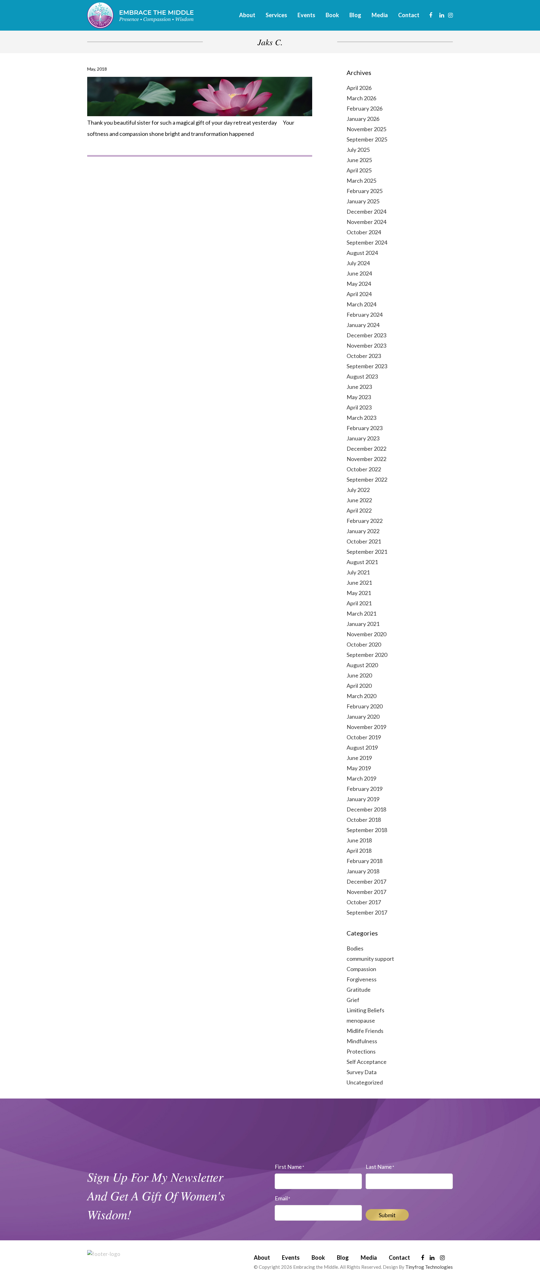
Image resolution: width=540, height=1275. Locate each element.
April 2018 (359, 850)
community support (370, 958)
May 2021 (359, 592)
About (262, 1257)
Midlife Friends (365, 1030)
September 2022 (367, 479)
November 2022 (366, 458)
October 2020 (364, 644)
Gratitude (359, 989)
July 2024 (358, 263)
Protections (361, 1051)
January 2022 (363, 531)
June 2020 (359, 675)
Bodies (355, 948)
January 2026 (363, 118)
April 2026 (359, 87)
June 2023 (359, 386)
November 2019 (366, 726)
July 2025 (358, 149)
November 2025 (366, 129)
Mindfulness (362, 1041)
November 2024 (366, 221)
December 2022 (366, 448)
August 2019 (362, 747)
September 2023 (367, 366)
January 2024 (363, 324)
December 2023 (366, 335)
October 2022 (364, 469)
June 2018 (359, 840)
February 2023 (364, 427)
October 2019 (364, 737)
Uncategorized (365, 1082)
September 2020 (367, 654)
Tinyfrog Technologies (429, 1267)
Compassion (361, 968)
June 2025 (359, 159)
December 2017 (366, 881)
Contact (399, 1257)
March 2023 (361, 417)
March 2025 (361, 180)
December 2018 (366, 809)
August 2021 (362, 561)
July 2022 (358, 489)
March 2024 (361, 304)
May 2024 (359, 283)
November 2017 (366, 891)
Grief (353, 999)
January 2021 (363, 623)
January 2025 (363, 201)
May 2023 (359, 397)
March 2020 (361, 695)
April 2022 (359, 510)
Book (318, 1257)
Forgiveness (362, 979)
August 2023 (362, 376)
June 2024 (359, 273)
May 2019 (359, 768)
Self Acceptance (367, 1061)
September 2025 (367, 139)
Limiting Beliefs (365, 1010)
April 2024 (359, 293)
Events (291, 1257)
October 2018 (364, 819)
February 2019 (364, 788)
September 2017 (367, 912)
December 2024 (366, 211)
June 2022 (359, 500)
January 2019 (363, 799)
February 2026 (364, 108)
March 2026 (361, 98)
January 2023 (363, 438)
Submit (387, 1215)
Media (369, 1257)
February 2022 (364, 520)
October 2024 (364, 232)
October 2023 (364, 355)
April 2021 (359, 603)
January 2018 (363, 871)
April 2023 (359, 407)
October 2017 (364, 902)
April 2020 (359, 685)
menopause (361, 1020)
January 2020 (363, 716)
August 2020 (362, 665)
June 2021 (359, 582)
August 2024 (362, 252)
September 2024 (367, 242)
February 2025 (364, 190)
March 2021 (361, 613)
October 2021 (364, 541)
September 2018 (367, 829)
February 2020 (364, 706)
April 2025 (359, 170)
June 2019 (359, 757)
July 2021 (358, 572)
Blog (343, 1257)
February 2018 (364, 860)
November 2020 (366, 634)
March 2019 (361, 778)
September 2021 (367, 551)
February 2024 (364, 314)
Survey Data (362, 1072)
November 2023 (366, 345)
